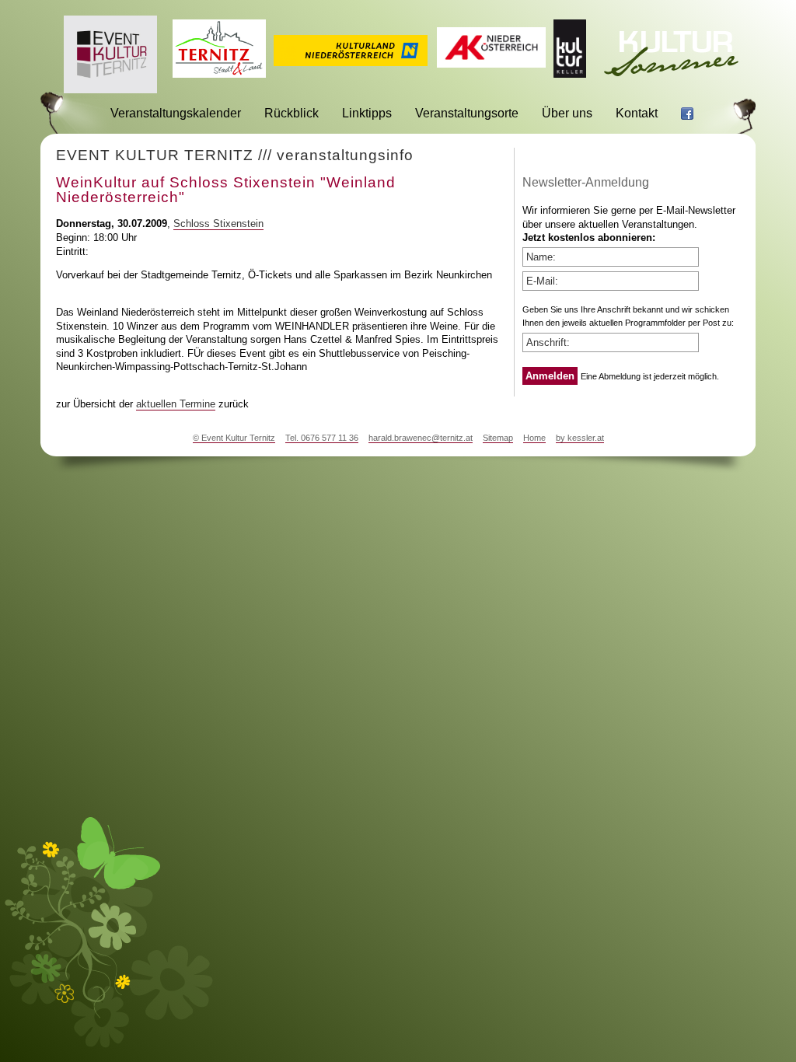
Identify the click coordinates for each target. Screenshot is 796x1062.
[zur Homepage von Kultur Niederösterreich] (351, 61)
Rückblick (291, 113)
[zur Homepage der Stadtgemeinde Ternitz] (219, 73)
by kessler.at (580, 437)
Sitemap (498, 437)
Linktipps (367, 113)
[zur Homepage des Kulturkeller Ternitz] (569, 73)
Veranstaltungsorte (466, 113)
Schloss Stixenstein (218, 223)
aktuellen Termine (175, 404)
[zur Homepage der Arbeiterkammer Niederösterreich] (491, 63)
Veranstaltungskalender (175, 113)
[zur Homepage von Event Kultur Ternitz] (110, 89)
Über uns (567, 113)
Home (534, 437)
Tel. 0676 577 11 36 (321, 437)
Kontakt (637, 113)
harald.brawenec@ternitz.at (420, 437)
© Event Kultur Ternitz (234, 437)
